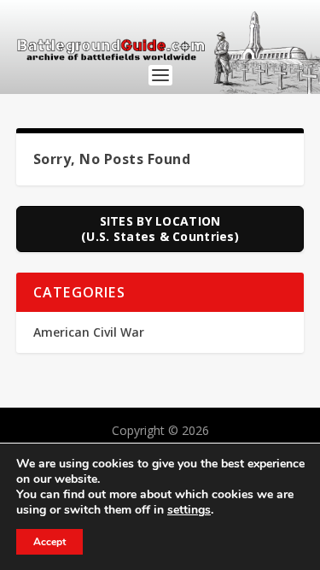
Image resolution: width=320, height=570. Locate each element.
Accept (49, 542)
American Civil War (88, 332)
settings (189, 510)
